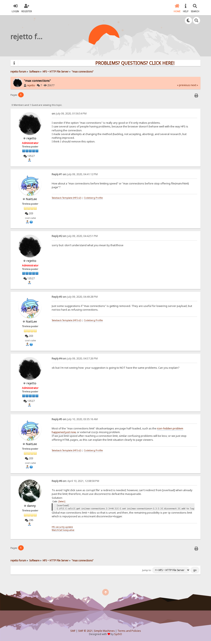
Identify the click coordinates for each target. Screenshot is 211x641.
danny (31, 505)
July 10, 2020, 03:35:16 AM (75, 419)
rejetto (31, 85)
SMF (72, 631)
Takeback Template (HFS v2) (66, 197)
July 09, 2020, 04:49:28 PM (75, 296)
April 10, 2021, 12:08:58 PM (75, 481)
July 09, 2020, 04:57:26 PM (75, 358)
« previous (183, 85)
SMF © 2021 (85, 631)
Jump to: (146, 570)
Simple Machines (104, 631)
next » (194, 85)
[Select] (61, 501)
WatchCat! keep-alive (63, 530)
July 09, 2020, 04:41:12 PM (75, 174)
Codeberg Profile (93, 197)
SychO (118, 634)
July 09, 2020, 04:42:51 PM (75, 236)
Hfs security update (62, 527)
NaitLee (31, 199)
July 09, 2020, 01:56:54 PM (69, 113)
